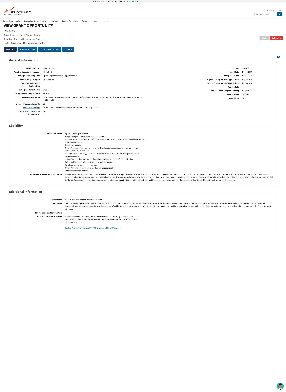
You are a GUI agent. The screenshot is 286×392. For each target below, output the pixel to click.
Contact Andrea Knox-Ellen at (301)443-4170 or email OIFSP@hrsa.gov (92, 228)
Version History (27, 49)
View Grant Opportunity (28, 25)
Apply (264, 38)
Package (68, 49)
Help (268, 10)
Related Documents (49, 49)
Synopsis (10, 49)
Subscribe (276, 38)
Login (280, 10)
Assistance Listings (31, 107)
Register (274, 10)
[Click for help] (278, 58)
